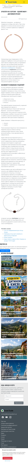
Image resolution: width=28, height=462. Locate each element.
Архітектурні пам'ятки (7, 431)
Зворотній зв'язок (6, 427)
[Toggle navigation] (24, 2)
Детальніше (7, 460)
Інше (2, 443)
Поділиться (23, 19)
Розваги (3, 435)
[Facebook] (3, 417)
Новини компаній (16, 5)
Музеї (2, 439)
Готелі (3, 437)
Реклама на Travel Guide (8, 429)
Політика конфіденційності (9, 425)
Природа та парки (6, 441)
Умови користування (7, 423)
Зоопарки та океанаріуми (8, 447)
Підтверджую (8, 458)
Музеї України (8, 237)
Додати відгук (5, 250)
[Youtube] (7, 417)
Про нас (3, 421)
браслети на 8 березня (8, 68)
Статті (9, 5)
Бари (2, 433)
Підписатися (19, 403)
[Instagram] (10, 417)
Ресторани (4, 445)
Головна (4, 5)
